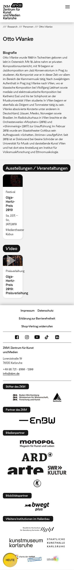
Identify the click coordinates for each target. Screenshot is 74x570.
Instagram (27, 337)
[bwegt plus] (37, 506)
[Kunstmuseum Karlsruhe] (26, 542)
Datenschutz (45, 310)
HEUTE (10, 560)
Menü (67, 7)
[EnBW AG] (37, 420)
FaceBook (16, 337)
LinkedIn (57, 337)
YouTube (37, 337)
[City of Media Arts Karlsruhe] (53, 558)
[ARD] (37, 456)
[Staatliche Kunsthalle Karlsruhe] (56, 542)
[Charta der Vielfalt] (28, 558)
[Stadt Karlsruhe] (57, 397)
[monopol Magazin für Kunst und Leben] (37, 444)
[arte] (25, 470)
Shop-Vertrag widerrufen (37, 326)
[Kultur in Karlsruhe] (37, 483)
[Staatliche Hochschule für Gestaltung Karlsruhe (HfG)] (37, 529)
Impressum (28, 310)
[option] (14, 206)
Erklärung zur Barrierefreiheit (37, 318)
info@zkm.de (11, 373)
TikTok (47, 337)
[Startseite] (15, 11)
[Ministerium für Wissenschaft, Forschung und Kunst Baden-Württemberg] (30, 397)
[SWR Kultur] (57, 470)
